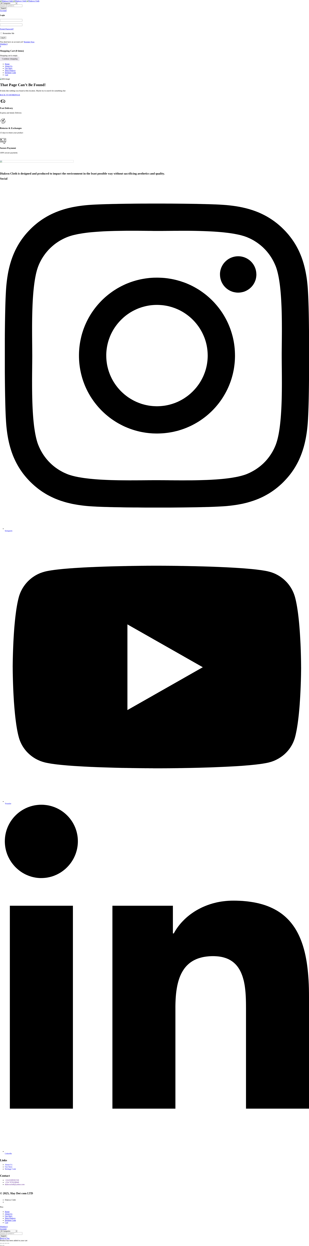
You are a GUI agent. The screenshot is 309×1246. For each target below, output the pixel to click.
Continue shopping (10, 59)
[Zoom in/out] (1, 1243)
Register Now (29, 42)
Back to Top (4, 1238)
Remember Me (8, 33)
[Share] (6, 1243)
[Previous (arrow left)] (1, 1245)
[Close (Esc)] (8, 1243)
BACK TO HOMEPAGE (10, 95)
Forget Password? (7, 29)
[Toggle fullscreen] (3, 1243)
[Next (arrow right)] (3, 1245)
